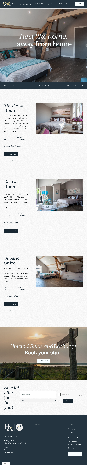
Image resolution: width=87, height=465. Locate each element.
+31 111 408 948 (11, 436)
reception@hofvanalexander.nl (15, 442)
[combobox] (6, 463)
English (4, 463)
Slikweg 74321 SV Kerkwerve (8, 449)
